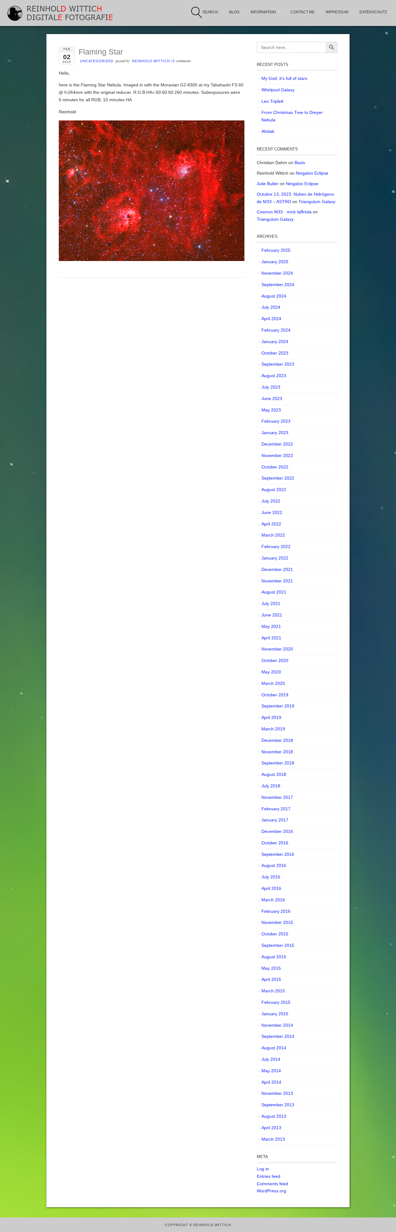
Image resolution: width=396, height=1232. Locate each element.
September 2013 (277, 1104)
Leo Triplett (272, 101)
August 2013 (273, 1116)
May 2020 (271, 671)
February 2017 (276, 808)
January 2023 (274, 432)
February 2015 (276, 1002)
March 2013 (273, 1139)
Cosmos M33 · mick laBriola (284, 211)
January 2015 (274, 1013)
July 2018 (270, 785)
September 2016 (277, 854)
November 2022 (277, 455)
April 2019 (271, 717)
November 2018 (277, 751)
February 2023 (276, 421)
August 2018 (273, 774)
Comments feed (272, 1183)
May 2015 (271, 968)
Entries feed (268, 1176)
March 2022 (273, 535)
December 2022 (277, 444)
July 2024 (270, 307)
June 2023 (271, 398)
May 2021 (271, 626)
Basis (300, 162)
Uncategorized (97, 61)
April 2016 (271, 888)
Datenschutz (373, 12)
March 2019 (273, 728)
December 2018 (277, 740)
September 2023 (277, 364)
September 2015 (277, 945)
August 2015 (273, 956)
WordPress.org (271, 1190)
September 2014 (277, 1036)
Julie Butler (267, 183)
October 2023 (274, 352)
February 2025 (276, 250)
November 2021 (277, 580)
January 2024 (274, 341)
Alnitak (267, 131)
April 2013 (271, 1127)
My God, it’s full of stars (284, 78)
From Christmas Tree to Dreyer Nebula (292, 116)
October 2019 (274, 694)
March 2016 (273, 899)
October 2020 (274, 660)
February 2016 (276, 911)
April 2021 (271, 637)
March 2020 (273, 683)
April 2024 (271, 318)
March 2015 (273, 990)
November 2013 (277, 1093)
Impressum (337, 12)
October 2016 (274, 842)
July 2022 (270, 500)
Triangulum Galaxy (317, 201)
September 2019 (277, 705)
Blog (234, 12)
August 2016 (273, 865)
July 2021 (270, 603)
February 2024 (276, 330)
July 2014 (270, 1059)
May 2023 (271, 409)
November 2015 (277, 922)
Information (263, 12)
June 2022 (271, 512)
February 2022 (276, 546)
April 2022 (271, 523)
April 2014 (271, 1082)
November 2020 (277, 648)
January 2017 (274, 819)
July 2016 (270, 876)
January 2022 (274, 557)
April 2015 (271, 979)
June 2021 (271, 614)
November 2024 (277, 273)
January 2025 (274, 261)
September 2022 (277, 478)
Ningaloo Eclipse (312, 173)
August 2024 (273, 296)
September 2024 (277, 284)
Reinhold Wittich (151, 61)
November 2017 (277, 797)
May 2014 (271, 1070)
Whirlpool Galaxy (278, 89)
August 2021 (273, 592)
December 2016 (277, 831)
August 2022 (273, 489)
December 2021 (277, 569)
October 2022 (274, 466)
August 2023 (273, 375)
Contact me (303, 12)
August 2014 (273, 1047)
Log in (263, 1168)
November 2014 (277, 1025)
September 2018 (277, 762)
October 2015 (274, 933)
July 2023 (270, 387)
